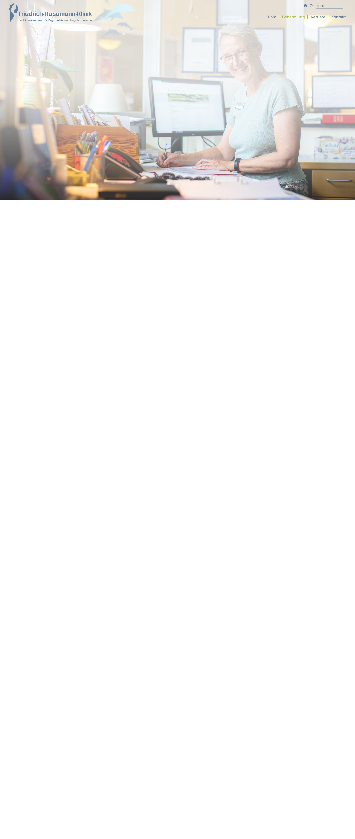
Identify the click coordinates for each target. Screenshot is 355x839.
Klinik (271, 17)
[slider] (177, 419)
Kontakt (338, 17)
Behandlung (293, 17)
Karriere (318, 17)
